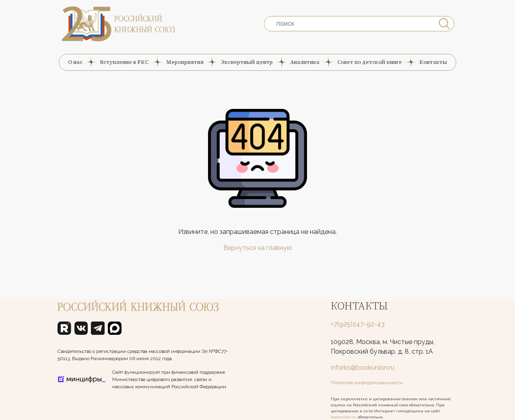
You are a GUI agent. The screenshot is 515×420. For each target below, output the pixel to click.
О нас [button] (75, 62)
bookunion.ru (343, 417)
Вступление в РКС (124, 62)
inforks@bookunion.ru (362, 367)
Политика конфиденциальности (367, 382)
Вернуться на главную (257, 248)
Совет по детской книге (369, 62)
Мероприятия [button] (185, 62)
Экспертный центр (247, 62)
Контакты (433, 62)
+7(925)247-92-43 (358, 324)
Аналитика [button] (304, 62)
